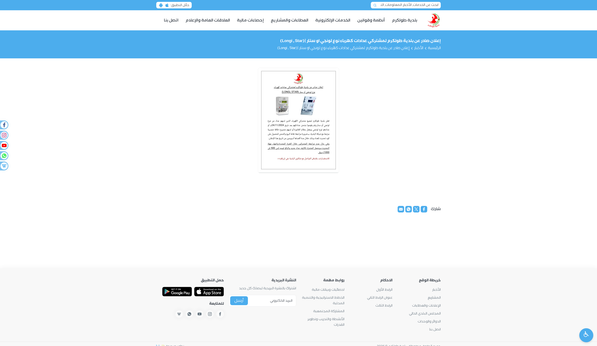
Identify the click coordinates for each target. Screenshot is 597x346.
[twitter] (416, 209)
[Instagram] (4, 135)
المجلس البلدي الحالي (425, 313)
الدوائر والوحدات (429, 321)
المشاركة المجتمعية (328, 311)
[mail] (401, 209)
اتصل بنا (171, 20)
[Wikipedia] (4, 166)
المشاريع (434, 297)
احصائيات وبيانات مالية (328, 289)
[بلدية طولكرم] (434, 20)
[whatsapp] (408, 209)
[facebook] (424, 209)
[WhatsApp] (4, 155)
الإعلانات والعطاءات (426, 305)
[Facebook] (4, 125)
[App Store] (209, 291)
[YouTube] (4, 145)
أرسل (239, 301)
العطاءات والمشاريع (289, 20)
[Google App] (177, 291)
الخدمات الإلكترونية (332, 20)
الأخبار (418, 48)
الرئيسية (434, 48)
